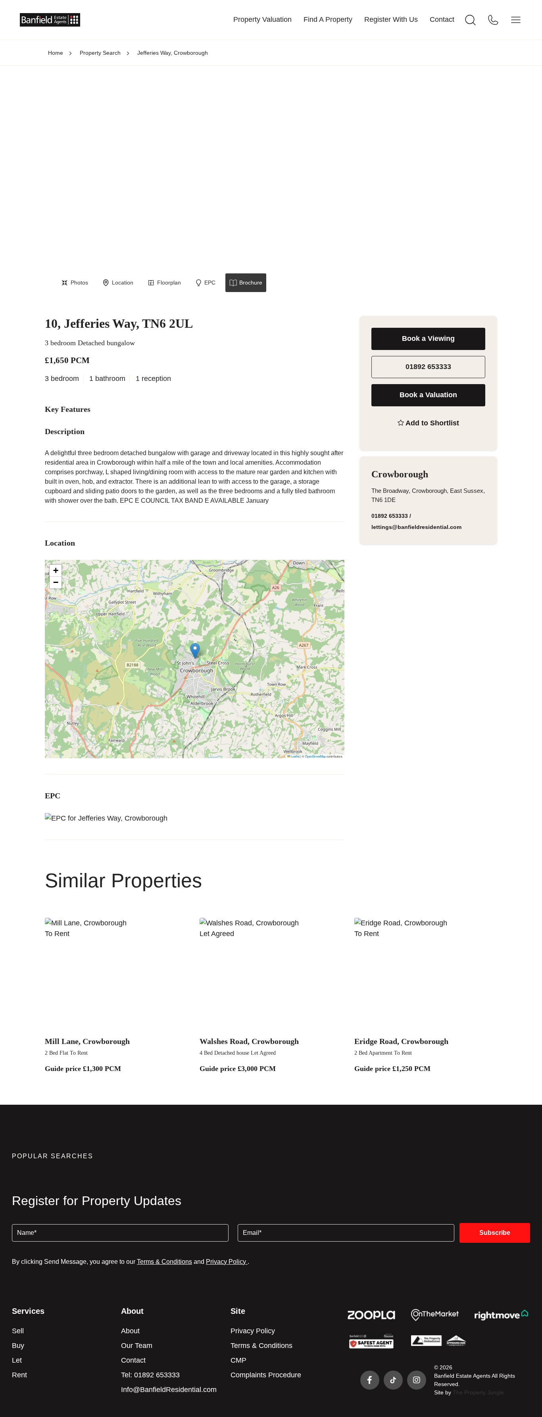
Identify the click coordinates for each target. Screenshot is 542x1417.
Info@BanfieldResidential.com (169, 1390)
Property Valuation (262, 19)
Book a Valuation (428, 395)
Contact (442, 19)
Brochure (250, 282)
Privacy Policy (227, 1261)
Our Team (136, 1346)
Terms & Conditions (164, 1261)
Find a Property (328, 19)
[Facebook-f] (369, 1380)
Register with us (391, 19)
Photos (79, 282)
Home (55, 53)
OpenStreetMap (315, 756)
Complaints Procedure (266, 1375)
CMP (238, 1360)
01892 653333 (428, 367)
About (130, 1331)
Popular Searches (52, 1156)
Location (122, 282)
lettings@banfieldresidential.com (416, 527)
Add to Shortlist (432, 423)
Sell (18, 1331)
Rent (19, 1375)
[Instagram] (416, 1380)
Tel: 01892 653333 (150, 1375)
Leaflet (295, 756)
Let (17, 1360)
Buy (18, 1346)
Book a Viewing (428, 338)
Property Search (100, 53)
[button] (195, 651)
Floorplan (169, 282)
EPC (209, 282)
